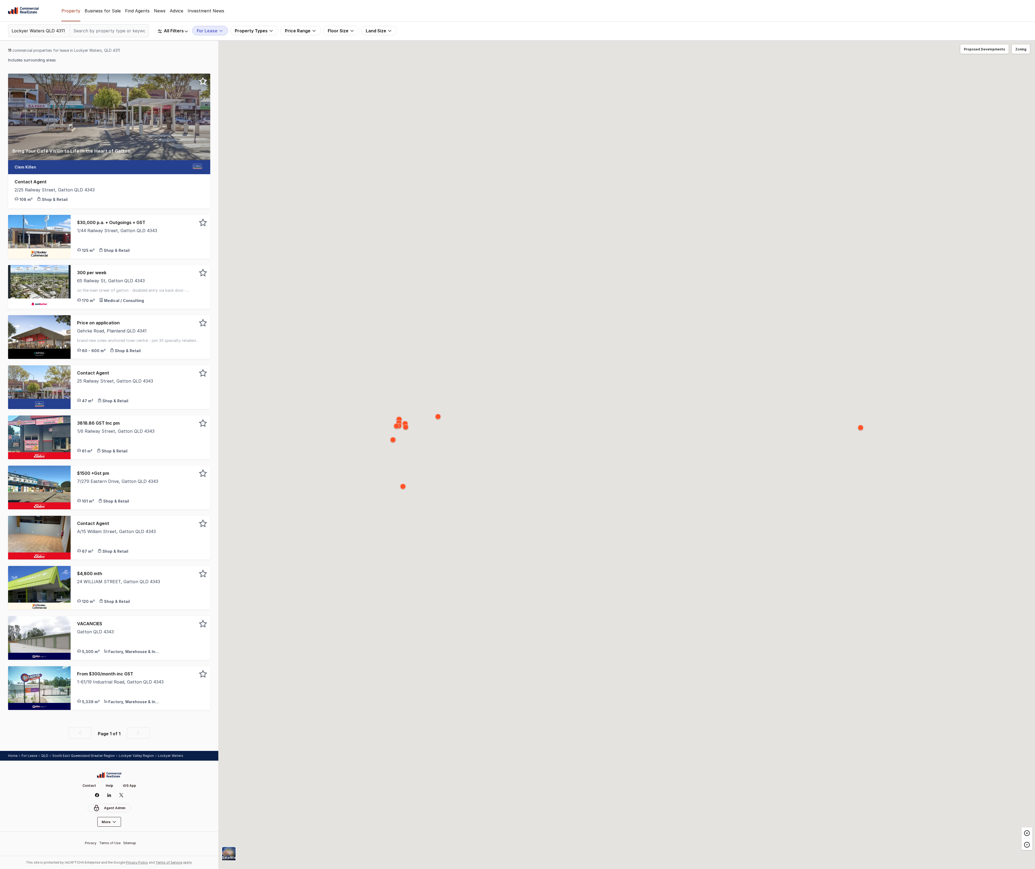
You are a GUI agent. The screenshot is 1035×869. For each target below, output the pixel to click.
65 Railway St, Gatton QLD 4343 (111, 280)
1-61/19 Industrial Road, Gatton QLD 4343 (120, 682)
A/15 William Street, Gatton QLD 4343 (116, 531)
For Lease (29, 756)
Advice (176, 10)
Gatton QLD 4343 (95, 631)
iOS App (129, 786)
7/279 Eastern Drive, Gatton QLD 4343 (117, 481)
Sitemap (129, 843)
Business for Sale (103, 10)
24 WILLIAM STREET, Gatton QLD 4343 (118, 581)
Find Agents (137, 10)
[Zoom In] (1027, 833)
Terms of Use (109, 843)
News (159, 10)
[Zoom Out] (1027, 844)
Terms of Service (169, 862)
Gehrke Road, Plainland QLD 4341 (112, 331)
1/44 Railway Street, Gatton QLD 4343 (117, 230)
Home (13, 756)
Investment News (206, 10)
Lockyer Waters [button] (170, 756)
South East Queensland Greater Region (83, 756)
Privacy (90, 843)
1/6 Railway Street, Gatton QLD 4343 (115, 431)
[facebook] (97, 795)
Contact (89, 786)
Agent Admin (114, 808)
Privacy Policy (137, 862)
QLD (44, 756)
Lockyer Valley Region (136, 756)
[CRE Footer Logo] (109, 775)
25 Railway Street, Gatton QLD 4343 (115, 381)
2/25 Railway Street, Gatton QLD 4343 (55, 190)
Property (70, 10)
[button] (109, 154)
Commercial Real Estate (23, 10)
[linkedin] (109, 795)
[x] (121, 795)
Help (109, 786)
